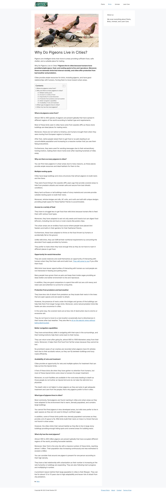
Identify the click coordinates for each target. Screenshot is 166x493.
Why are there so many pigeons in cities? (50, 90)
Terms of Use (127, 490)
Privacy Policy (105, 490)
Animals (117, 4)
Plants (103, 4)
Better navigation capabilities (48, 100)
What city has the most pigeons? (47, 107)
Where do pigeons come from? (46, 88)
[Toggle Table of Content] (63, 85)
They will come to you (81, 261)
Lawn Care (126, 4)
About (113, 490)
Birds (109, 4)
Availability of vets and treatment (49, 102)
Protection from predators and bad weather (52, 98)
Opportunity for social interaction (49, 96)
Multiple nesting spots (46, 92)
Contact (119, 490)
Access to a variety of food (48, 94)
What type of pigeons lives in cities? (48, 105)
